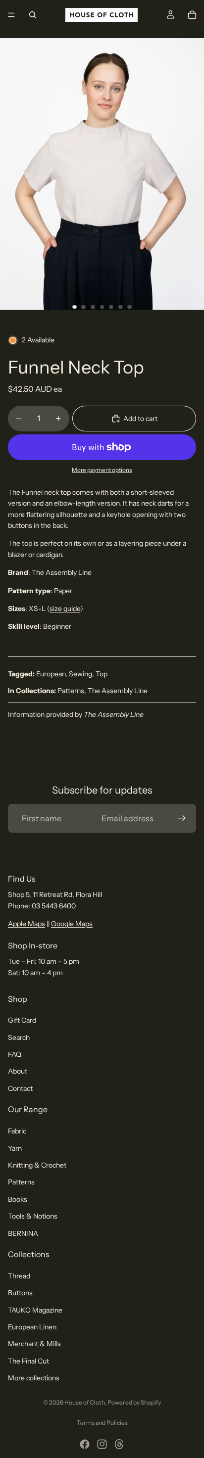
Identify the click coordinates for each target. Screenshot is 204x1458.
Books (17, 1199)
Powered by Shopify (134, 1402)
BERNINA (23, 1233)
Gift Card (22, 1020)
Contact (20, 1088)
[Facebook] (85, 1444)
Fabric (17, 1131)
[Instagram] (102, 1444)
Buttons (20, 1293)
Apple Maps (26, 924)
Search (19, 1037)
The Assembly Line (118, 690)
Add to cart (140, 418)
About (17, 1071)
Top (101, 673)
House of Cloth (84, 1402)
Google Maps (72, 924)
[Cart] (192, 15)
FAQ (14, 1054)
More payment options (102, 470)
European (50, 673)
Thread (19, 1275)
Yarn (15, 1148)
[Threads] (119, 1444)
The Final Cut (28, 1361)
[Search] (33, 15)
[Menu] (11, 14)
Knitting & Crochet (37, 1165)
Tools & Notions (32, 1216)
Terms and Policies (102, 1422)
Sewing (80, 673)
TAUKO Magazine (35, 1310)
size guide (65, 608)
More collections (33, 1378)
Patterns (70, 690)
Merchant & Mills (34, 1344)
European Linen (32, 1326)
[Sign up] (181, 818)
